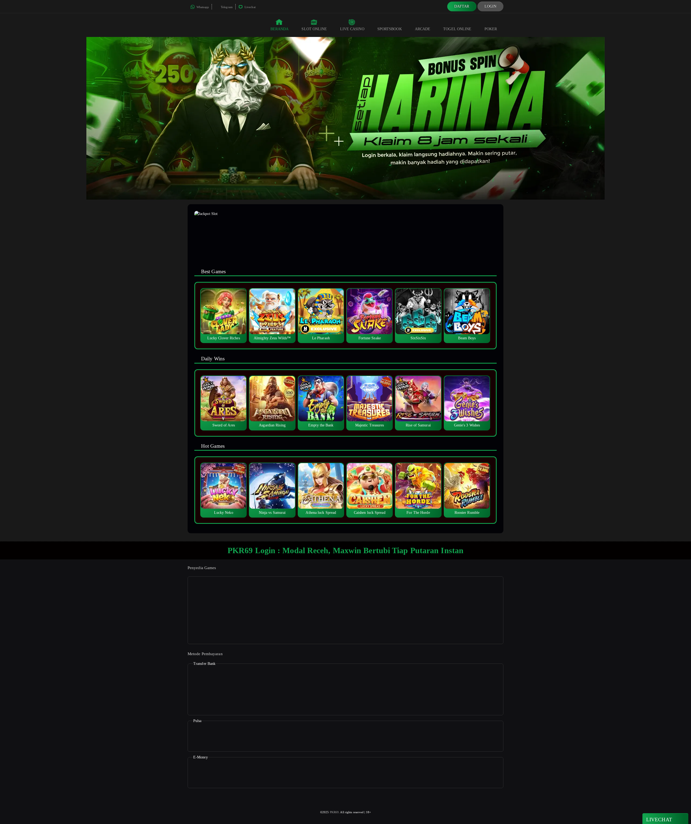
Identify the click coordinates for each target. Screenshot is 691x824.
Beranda (279, 29)
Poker (491, 29)
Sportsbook (389, 29)
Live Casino (352, 29)
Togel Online (457, 29)
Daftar (461, 6)
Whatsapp (202, 7)
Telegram (226, 7)
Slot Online (314, 29)
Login (491, 6)
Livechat (250, 7)
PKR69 (334, 812)
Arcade (423, 29)
